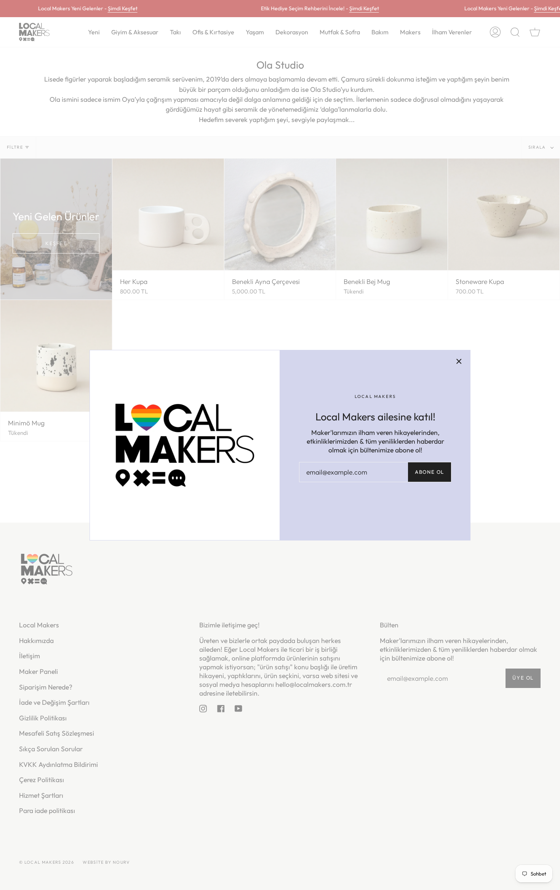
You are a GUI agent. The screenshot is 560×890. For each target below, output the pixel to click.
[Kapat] (459, 361)
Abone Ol (429, 472)
